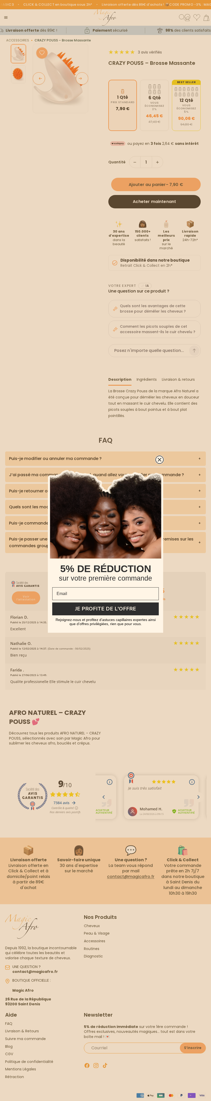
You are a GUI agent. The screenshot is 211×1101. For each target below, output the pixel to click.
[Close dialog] (159, 460)
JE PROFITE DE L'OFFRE (105, 608)
